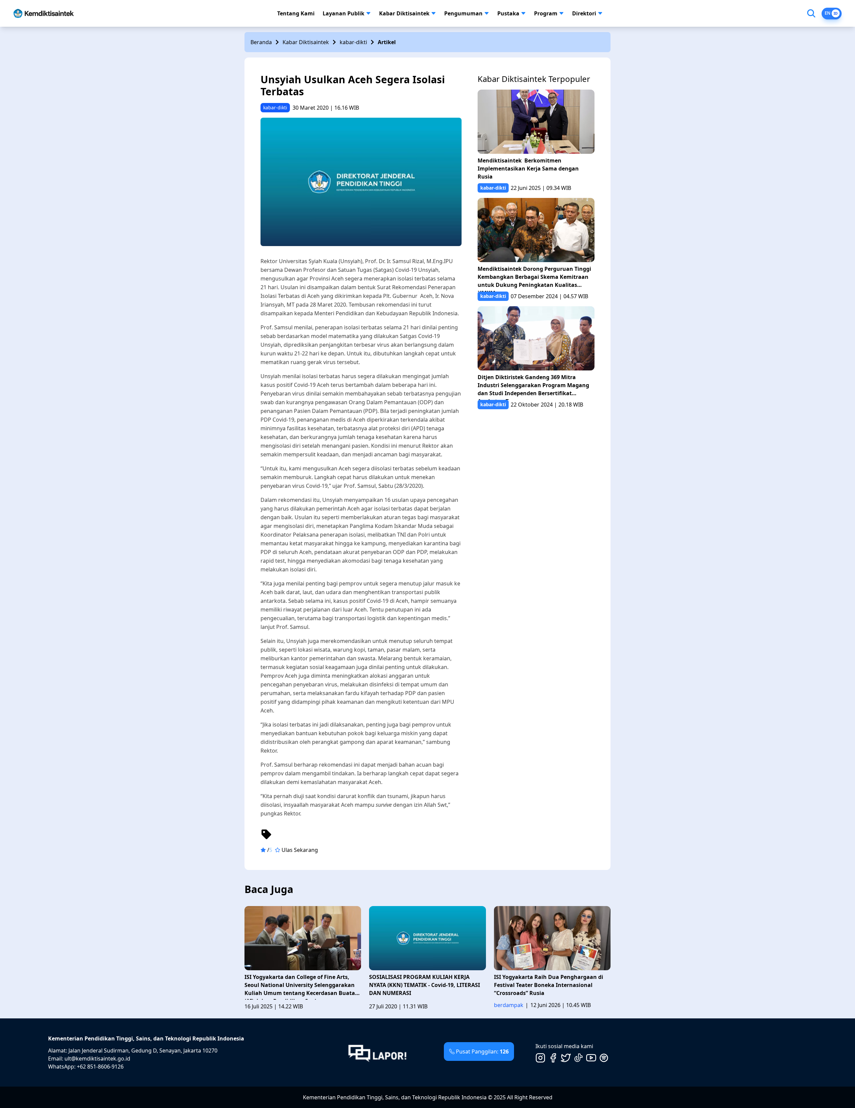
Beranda (261, 42)
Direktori (584, 13)
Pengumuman (463, 13)
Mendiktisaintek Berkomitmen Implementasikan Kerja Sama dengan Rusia (528, 168)
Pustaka (508, 13)
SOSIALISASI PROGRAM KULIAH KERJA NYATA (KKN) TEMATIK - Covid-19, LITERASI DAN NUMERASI (424, 985)
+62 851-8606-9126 (100, 1066)
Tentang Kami (296, 13)
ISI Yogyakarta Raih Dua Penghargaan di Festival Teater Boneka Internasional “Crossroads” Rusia (548, 985)
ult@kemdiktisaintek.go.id (97, 1058)
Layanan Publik (343, 13)
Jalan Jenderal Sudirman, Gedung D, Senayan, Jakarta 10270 (142, 1050)
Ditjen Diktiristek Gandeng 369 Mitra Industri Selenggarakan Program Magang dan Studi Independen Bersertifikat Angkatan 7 (533, 386)
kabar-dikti (353, 42)
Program (545, 13)
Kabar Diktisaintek (404, 13)
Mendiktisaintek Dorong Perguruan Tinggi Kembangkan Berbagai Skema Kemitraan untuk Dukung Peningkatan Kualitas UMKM (534, 278)
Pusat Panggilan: (482, 1051)
